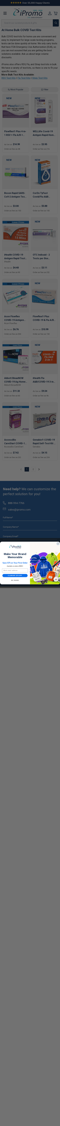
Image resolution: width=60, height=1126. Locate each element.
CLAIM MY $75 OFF (15, 575)
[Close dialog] (58, 543)
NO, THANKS (15, 580)
